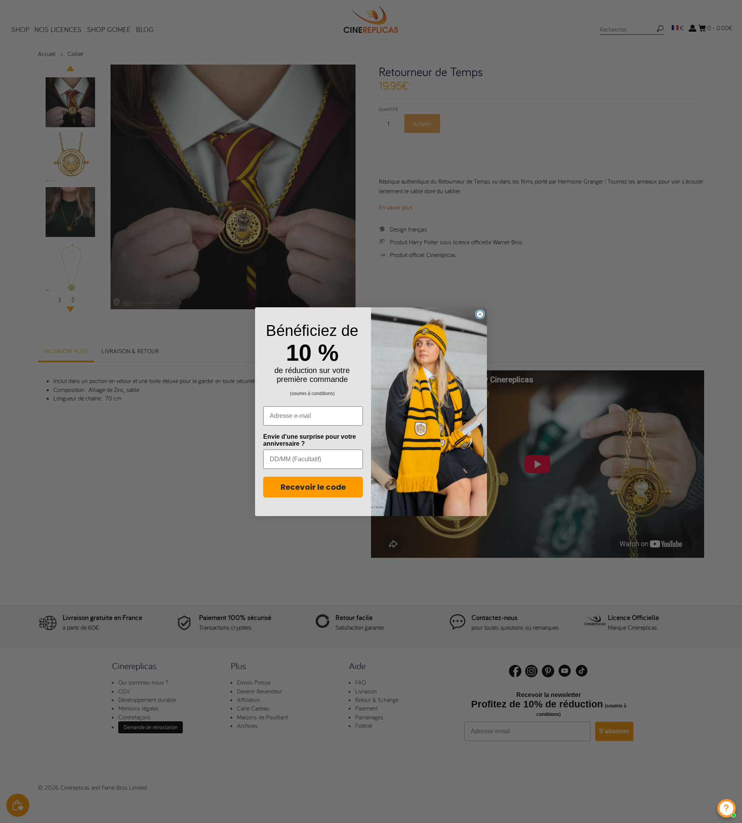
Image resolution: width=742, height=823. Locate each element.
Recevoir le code (313, 487)
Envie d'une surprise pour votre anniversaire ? (309, 440)
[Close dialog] (480, 314)
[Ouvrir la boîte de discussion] (726, 808)
